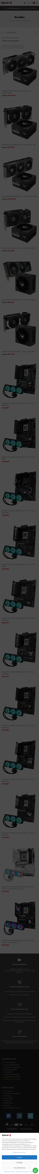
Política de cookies (9, 1171)
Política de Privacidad (22, 1171)
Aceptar (19, 1157)
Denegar (19, 1162)
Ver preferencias (19, 1168)
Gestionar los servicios (19, 1152)
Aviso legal (32, 1171)
